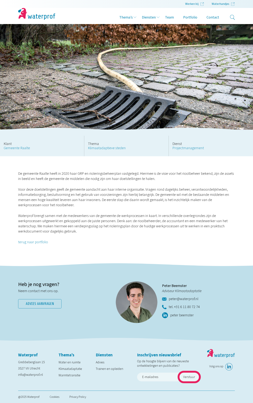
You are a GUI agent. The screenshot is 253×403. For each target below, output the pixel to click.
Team (169, 17)
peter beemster (182, 315)
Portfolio (190, 17)
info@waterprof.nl (30, 374)
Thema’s (126, 17)
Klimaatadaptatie (70, 369)
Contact (213, 17)
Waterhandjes (220, 4)
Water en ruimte (70, 362)
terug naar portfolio (33, 242)
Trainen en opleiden (109, 369)
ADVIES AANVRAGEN (40, 304)
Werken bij (192, 4)
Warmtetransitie (69, 375)
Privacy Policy (77, 396)
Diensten (149, 17)
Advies (100, 362)
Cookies (54, 396)
